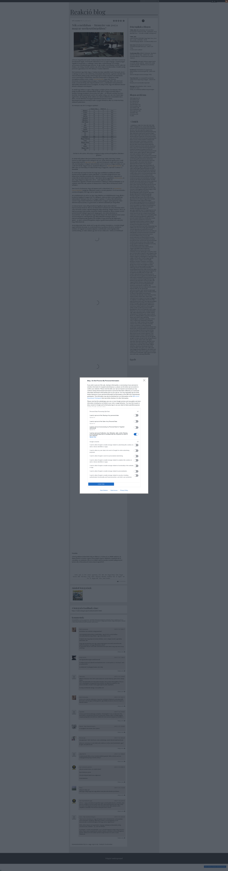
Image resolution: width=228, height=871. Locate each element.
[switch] (136, 415)
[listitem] (114, 411)
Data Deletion (104, 490)
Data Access (114, 490)
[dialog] (114, 435)
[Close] (145, 381)
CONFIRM (101, 484)
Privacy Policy (124, 490)
